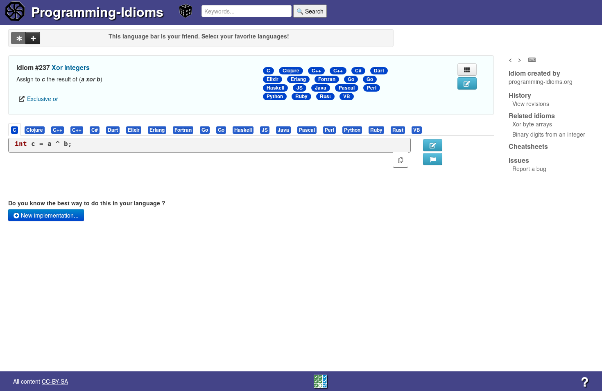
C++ (316, 70)
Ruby (301, 96)
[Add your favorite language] (32, 38)
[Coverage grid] (320, 380)
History (520, 95)
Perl (371, 87)
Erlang (298, 79)
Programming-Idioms (97, 11)
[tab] (15, 129)
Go (351, 79)
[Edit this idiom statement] (467, 83)
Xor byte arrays (532, 124)
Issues (519, 160)
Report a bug (529, 168)
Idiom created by (534, 73)
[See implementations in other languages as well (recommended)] (18, 38)
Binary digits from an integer (548, 134)
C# (358, 70)
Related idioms (532, 116)
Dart (379, 70)
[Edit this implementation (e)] (432, 145)
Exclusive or (42, 98)
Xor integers (71, 67)
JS (299, 87)
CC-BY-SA (55, 381)
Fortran (326, 79)
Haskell (275, 87)
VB (346, 96)
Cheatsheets (528, 146)
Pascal (347, 87)
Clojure (291, 70)
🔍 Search (310, 11)
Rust (325, 96)
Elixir (272, 79)
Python (275, 96)
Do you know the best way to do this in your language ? (86, 203)
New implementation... (49, 215)
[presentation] (14, 129)
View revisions (530, 103)
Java (320, 87)
